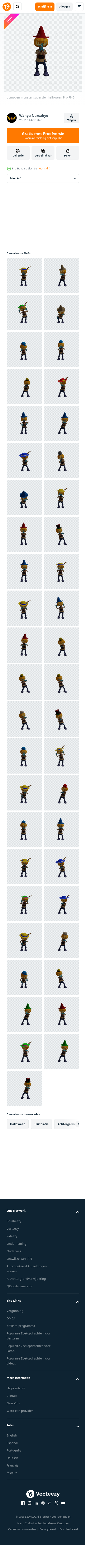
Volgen (71, 120)
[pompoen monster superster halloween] (24, 275)
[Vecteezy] (7, 7)
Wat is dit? (44, 168)
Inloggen (64, 6)
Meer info (16, 178)
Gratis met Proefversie (43, 135)
